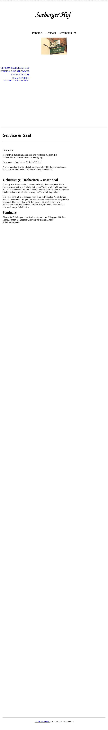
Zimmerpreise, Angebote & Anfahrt (17, 79)
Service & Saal (20, 74)
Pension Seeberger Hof (15, 68)
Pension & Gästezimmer (15, 71)
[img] (54, 15)
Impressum (42, 721)
